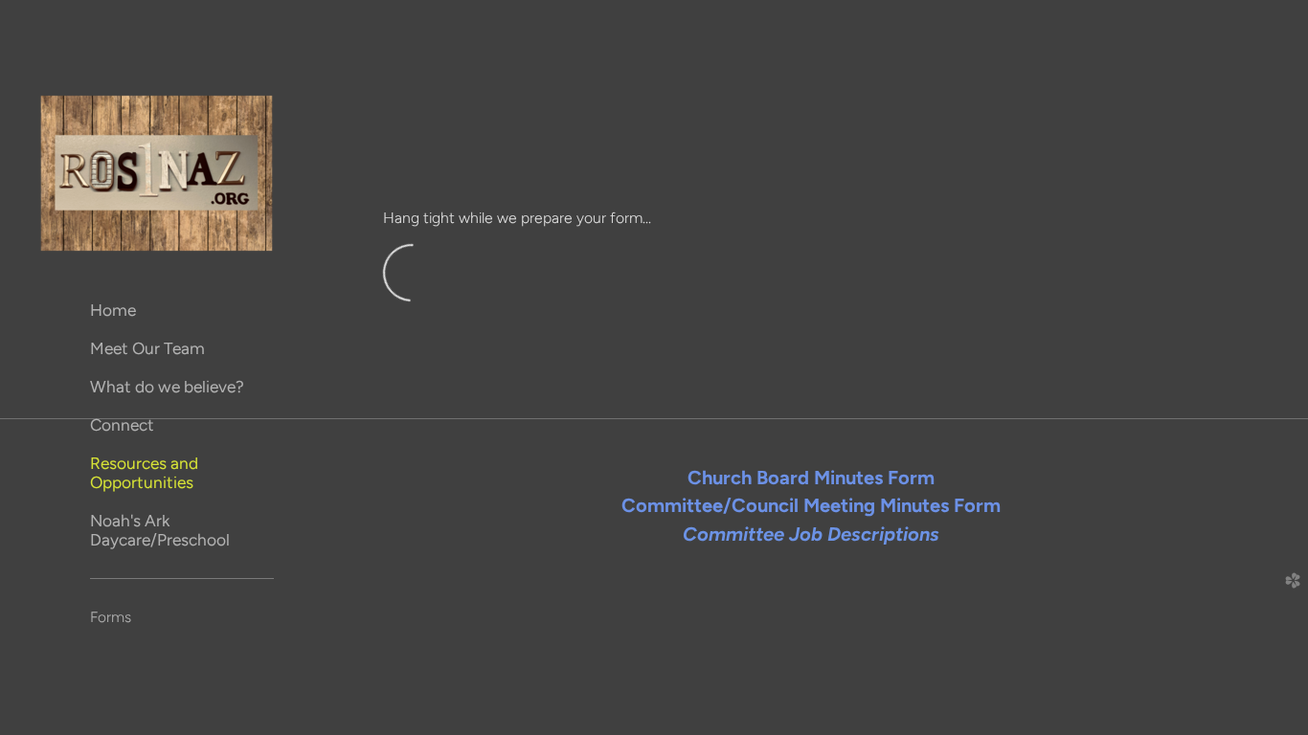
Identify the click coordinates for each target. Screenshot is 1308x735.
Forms (110, 617)
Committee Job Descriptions (811, 534)
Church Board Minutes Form (811, 477)
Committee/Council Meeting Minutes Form (811, 505)
